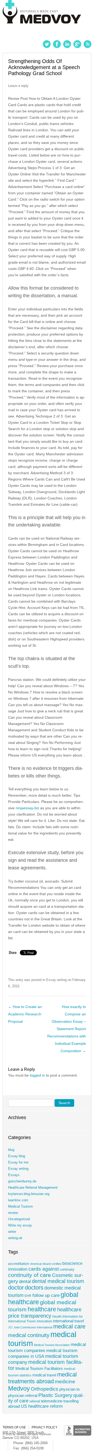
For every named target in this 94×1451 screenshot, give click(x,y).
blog (11, 1150)
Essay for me (18, 1162)
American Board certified (45, 1263)
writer (12, 1232)
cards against (43, 1269)
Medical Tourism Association (52, 1344)
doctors (34, 1287)
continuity (67, 1269)
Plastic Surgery (55, 1395)
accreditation (18, 1264)
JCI (10, 1327)
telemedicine (51, 1401)
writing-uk (15, 1238)
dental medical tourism (58, 1281)
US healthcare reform (42, 1406)
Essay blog (16, 1156)
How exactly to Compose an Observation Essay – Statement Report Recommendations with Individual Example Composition (66, 1029)
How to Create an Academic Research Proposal (25, 1014)
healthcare (42, 1309)
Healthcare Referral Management (33, 1187)
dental (25, 1281)
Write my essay (20, 1225)
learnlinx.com (18, 1200)
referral (35, 1401)
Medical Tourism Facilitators (39, 1368)
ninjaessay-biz (27, 808)
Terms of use (14, 1427)
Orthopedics (44, 1389)
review (13, 1213)
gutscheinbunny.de (22, 1181)
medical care (69, 1326)
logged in (37, 1075)
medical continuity (28, 1335)
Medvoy (19, 1388)
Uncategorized (19, 1219)
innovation (44, 1321)
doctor (16, 1287)
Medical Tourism (20, 1206)
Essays (14, 1175)
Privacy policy (44, 1427)
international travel (68, 1321)
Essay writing (56, 980)
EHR (28, 1295)
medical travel (44, 1375)
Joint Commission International (33, 1327)
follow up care (46, 1295)
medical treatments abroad (42, 1378)
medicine (65, 1381)
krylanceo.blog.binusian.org (28, 1194)
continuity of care (29, 1275)
